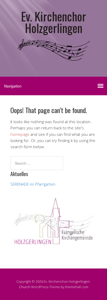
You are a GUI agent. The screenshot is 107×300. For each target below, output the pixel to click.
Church (24, 287)
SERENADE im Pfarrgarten (32, 184)
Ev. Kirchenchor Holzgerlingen (53, 21)
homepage (19, 134)
